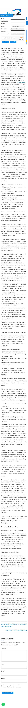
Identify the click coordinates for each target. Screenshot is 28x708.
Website (3, 678)
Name (3, 664)
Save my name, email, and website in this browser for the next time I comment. (13, 686)
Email (3, 671)
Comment (4, 648)
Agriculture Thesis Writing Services (16, 630)
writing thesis (21, 82)
